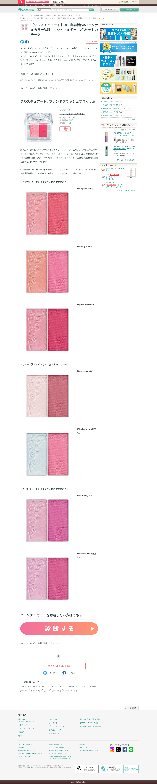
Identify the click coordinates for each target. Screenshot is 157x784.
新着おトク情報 (58, 2)
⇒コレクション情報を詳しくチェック (37, 74)
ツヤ (22, 56)
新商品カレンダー (56, 730)
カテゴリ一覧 (85, 5)
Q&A (48, 5)
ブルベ (81, 686)
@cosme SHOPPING (90, 719)
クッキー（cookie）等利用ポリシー (30, 753)
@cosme (27, 720)
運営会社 (82, 745)
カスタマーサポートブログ (58, 753)
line (131, 749)
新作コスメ (25, 691)
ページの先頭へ (132, 708)
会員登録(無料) (124, 2)
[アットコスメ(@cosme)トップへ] (26, 10)
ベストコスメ (95, 5)
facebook (125, 749)
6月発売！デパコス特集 (110, 115)
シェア (71, 673)
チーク (81, 48)
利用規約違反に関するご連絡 (58, 750)
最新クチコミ (54, 733)
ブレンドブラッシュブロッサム (72, 114)
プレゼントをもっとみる (126, 160)
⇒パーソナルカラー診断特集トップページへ (39, 88)
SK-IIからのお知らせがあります (114, 175)
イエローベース (70, 686)
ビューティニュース (56, 726)
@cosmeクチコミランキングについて (92, 750)
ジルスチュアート (69, 691)
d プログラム (110, 183)
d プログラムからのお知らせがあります (111, 185)
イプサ (108, 169)
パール (72, 150)
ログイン (134, 2)
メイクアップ (37, 691)
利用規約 (21, 747)
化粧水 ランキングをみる (126, 190)
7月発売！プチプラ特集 (110, 105)
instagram (112, 749)
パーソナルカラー (46, 686)
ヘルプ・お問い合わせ (56, 747)
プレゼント (53, 723)
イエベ (58, 686)
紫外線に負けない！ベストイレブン (114, 108)
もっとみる (131, 119)
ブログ (43, 5)
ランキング (28, 5)
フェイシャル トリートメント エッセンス (115, 177)
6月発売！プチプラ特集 (110, 112)
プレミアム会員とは (25, 745)
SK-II (107, 175)
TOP (21, 5)
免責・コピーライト (55, 745)
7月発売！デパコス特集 (110, 101)
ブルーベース (91, 686)
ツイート (53, 673)
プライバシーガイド (25, 756)
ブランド (36, 5)
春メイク (56, 691)
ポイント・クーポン (26, 728)
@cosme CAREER (91, 726)
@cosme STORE (89, 723)
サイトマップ (83, 747)
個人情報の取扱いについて (27, 750)
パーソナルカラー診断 (29, 686)
